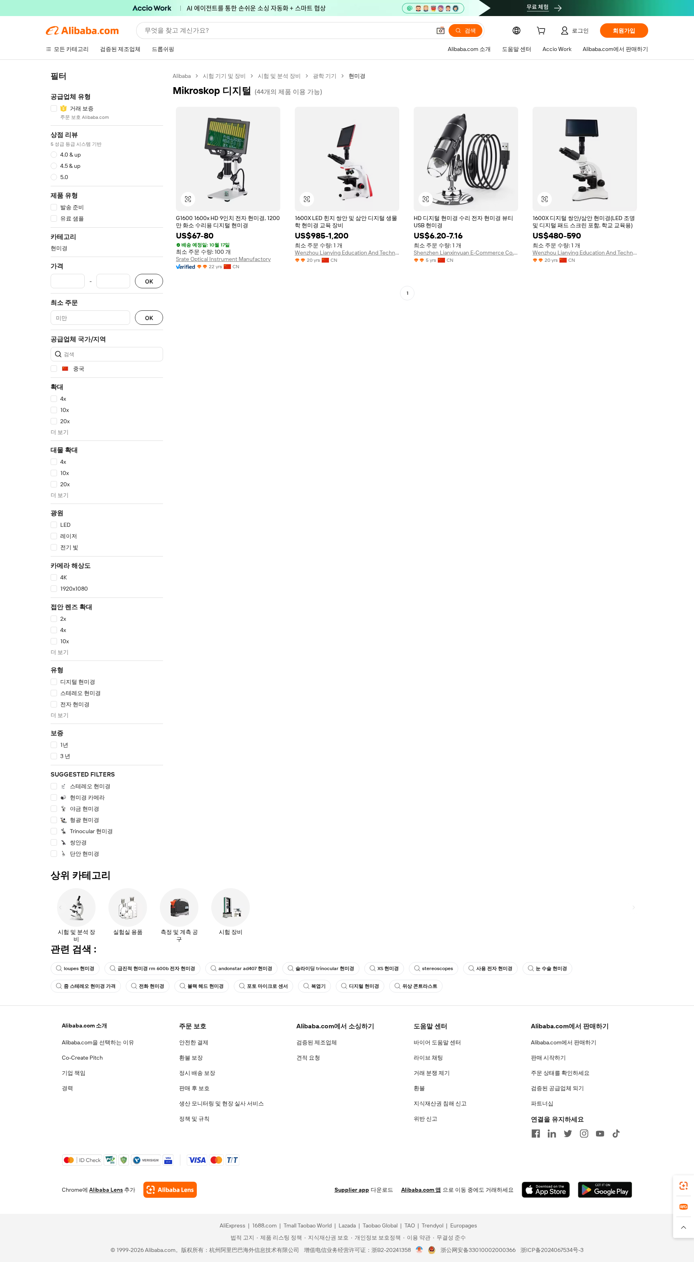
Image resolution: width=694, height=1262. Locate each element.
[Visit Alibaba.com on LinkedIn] (552, 1133)
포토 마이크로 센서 (267, 986)
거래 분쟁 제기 (432, 1073)
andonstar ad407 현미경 (245, 968)
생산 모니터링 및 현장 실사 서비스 (221, 1103)
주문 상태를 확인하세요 (560, 1073)
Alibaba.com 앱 (421, 1190)
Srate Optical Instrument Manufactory (223, 259)
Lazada (347, 1225)
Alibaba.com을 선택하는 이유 (98, 1042)
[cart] (543, 32)
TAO (409, 1225)
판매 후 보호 (194, 1088)
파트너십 (542, 1103)
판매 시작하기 (548, 1057)
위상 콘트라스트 (419, 986)
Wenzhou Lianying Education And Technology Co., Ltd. (347, 252)
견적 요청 (308, 1057)
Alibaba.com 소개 (84, 1025)
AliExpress (232, 1225)
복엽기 (318, 986)
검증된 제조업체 (316, 1042)
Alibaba (182, 76)
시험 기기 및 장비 (224, 76)
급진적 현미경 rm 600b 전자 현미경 (156, 968)
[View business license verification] (419, 1250)
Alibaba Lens (106, 1190)
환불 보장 (191, 1057)
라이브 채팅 (428, 1057)
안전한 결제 (193, 1042)
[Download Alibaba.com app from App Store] (546, 1190)
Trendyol (432, 1225)
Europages (463, 1225)
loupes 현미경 (79, 968)
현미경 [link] (357, 76)
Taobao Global (380, 1225)
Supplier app (352, 1190)
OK (149, 281)
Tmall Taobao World (308, 1225)
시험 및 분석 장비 (279, 76)
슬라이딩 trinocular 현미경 (325, 968)
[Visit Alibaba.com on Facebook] (536, 1133)
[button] (440, 30)
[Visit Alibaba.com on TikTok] (616, 1133)
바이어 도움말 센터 (437, 1042)
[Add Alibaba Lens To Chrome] (170, 1190)
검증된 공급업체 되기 (557, 1088)
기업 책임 (74, 1073)
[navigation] (107, 464)
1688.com (264, 1225)
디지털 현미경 (364, 986)
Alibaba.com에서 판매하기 (563, 1042)
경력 (67, 1088)
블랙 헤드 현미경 (206, 986)
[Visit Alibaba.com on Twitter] (568, 1133)
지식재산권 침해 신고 (440, 1103)
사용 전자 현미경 (494, 968)
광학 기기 (325, 76)
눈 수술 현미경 (551, 968)
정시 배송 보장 (197, 1073)
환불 (419, 1088)
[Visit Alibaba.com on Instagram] (584, 1133)
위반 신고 (425, 1118)
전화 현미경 (151, 986)
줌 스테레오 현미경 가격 (90, 986)
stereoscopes (437, 968)
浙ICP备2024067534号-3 (552, 1250)
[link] (683, 1185)
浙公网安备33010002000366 (478, 1250)
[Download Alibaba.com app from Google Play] (605, 1190)
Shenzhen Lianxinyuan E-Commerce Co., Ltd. (466, 252)
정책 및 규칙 (194, 1118)
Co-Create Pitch (82, 1057)
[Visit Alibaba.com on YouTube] (600, 1133)
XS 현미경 (388, 968)
